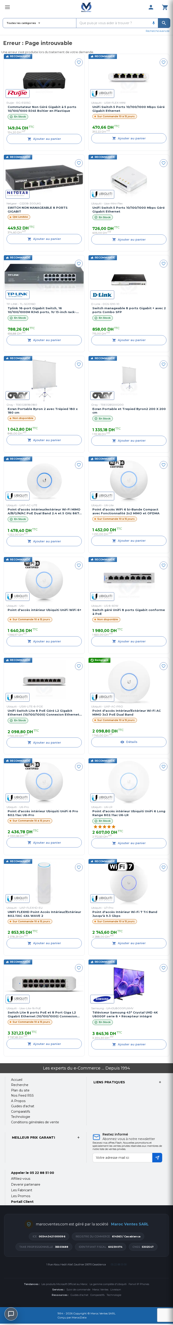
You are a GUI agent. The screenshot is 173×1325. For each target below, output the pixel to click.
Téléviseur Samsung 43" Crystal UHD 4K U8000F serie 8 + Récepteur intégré (125, 1014)
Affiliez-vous (20, 1179)
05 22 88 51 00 (42, 1173)
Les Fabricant (21, 1190)
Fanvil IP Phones (139, 1284)
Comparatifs (97, 1295)
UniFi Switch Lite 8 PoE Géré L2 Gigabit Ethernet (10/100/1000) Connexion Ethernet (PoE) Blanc (43, 712)
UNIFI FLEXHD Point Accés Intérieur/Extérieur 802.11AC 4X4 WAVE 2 (44, 914)
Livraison (115, 1289)
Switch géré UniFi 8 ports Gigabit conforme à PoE (128, 612)
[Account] (151, 7)
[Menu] (7, 7)
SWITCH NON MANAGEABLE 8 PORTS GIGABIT (38, 209)
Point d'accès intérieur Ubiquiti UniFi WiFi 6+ (44, 610)
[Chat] (11, 1313)
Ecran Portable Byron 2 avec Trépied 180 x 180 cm (43, 410)
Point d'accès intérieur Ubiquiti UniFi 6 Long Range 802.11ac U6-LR (128, 813)
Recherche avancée (157, 31)
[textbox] (112, 23)
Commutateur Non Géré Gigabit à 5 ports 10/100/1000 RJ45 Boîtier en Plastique (42, 108)
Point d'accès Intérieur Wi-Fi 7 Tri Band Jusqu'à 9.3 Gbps (124, 914)
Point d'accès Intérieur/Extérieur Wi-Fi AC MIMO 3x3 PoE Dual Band (126, 712)
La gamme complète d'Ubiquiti (108, 1284)
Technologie (114, 1295)
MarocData (79, 1317)
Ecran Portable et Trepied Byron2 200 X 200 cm (129, 410)
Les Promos (20, 1196)
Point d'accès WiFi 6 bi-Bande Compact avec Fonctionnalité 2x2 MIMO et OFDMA (125, 511)
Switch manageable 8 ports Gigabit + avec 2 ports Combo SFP (129, 310)
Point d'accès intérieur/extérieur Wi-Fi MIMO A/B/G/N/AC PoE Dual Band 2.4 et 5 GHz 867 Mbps (44, 511)
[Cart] (164, 7)
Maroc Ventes (100, 1289)
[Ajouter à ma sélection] (79, 62)
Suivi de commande (78, 1289)
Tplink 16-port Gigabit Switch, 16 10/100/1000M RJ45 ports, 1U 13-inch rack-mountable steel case (42, 310)
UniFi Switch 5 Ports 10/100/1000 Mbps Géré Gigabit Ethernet (128, 108)
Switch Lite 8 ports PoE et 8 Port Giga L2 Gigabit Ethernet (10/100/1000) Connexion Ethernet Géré (42, 1014)
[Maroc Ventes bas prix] (86, 7)
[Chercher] (164, 23)
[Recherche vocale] (153, 23)
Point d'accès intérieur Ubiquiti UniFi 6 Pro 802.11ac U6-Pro (43, 813)
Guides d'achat (79, 1295)
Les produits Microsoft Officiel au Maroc (64, 1284)
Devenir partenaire (25, 1184)
